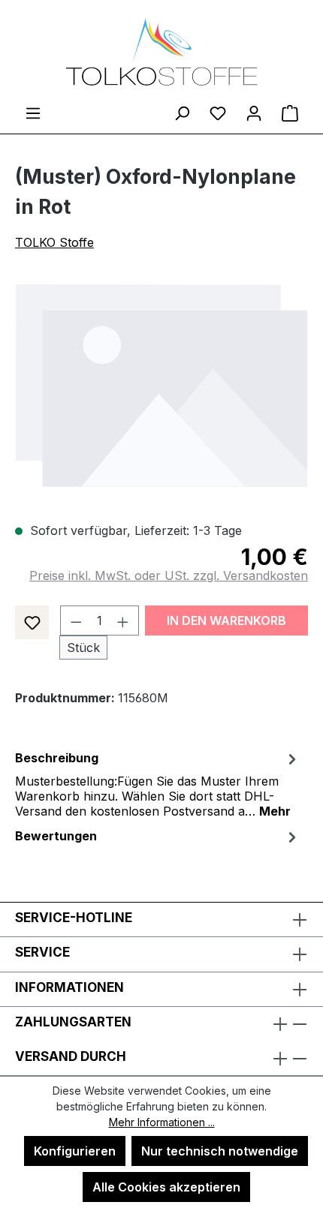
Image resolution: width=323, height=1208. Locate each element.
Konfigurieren (75, 1150)
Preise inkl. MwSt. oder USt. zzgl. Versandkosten (168, 575)
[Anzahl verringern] (76, 621)
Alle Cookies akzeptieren (166, 1186)
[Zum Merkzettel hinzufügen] (32, 622)
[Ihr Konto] (254, 113)
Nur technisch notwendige (219, 1150)
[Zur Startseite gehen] (161, 52)
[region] (161, 384)
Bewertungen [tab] (56, 835)
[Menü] (33, 113)
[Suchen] (182, 113)
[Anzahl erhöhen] (123, 621)
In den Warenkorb (226, 620)
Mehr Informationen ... (162, 1122)
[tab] (157, 783)
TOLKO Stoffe (54, 242)
